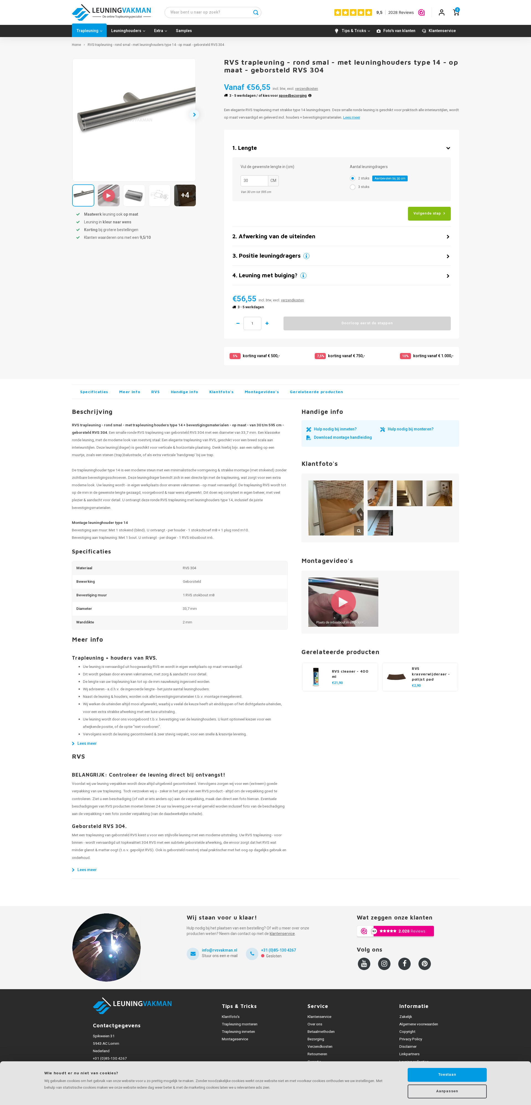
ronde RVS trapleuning (168, 500)
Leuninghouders (126, 31)
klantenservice (282, 934)
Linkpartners (409, 1054)
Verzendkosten (320, 1046)
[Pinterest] (424, 964)
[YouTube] (364, 964)
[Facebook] (404, 964)
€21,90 (337, 682)
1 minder (237, 323)
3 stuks (363, 186)
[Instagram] (384, 964)
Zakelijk (405, 1017)
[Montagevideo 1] (343, 602)
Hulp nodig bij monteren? (411, 429)
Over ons (315, 1024)
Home (76, 45)
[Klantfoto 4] (439, 493)
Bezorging (316, 1039)
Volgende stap (427, 213)
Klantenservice (442, 31)
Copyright (407, 1032)
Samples (184, 31)
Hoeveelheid (252, 323)
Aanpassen (447, 1091)
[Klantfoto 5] (380, 523)
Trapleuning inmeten (238, 1032)
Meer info (129, 391)
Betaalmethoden (321, 1032)
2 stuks (381, 178)
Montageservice (235, 1039)
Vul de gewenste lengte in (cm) (267, 167)
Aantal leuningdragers (369, 167)
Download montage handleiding (343, 437)
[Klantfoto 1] (336, 508)
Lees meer (351, 117)
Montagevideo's (262, 391)
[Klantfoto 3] (410, 493)
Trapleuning (87, 31)
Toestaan (447, 1074)
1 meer (266, 323)
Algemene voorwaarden (418, 1024)
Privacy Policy (410, 1039)
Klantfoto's (221, 391)
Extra (158, 31)
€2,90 (416, 685)
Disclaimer (408, 1046)
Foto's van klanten (399, 31)
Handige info (184, 391)
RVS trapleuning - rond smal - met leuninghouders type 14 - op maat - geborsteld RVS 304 (156, 45)
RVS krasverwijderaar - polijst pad (431, 674)
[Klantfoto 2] (380, 493)
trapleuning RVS (257, 485)
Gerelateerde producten (316, 391)
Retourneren (317, 1054)
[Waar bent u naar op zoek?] (255, 12)
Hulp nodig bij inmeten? (335, 429)
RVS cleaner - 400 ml (350, 674)
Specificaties (94, 391)
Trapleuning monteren (239, 1024)
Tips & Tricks (354, 31)
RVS (155, 391)
